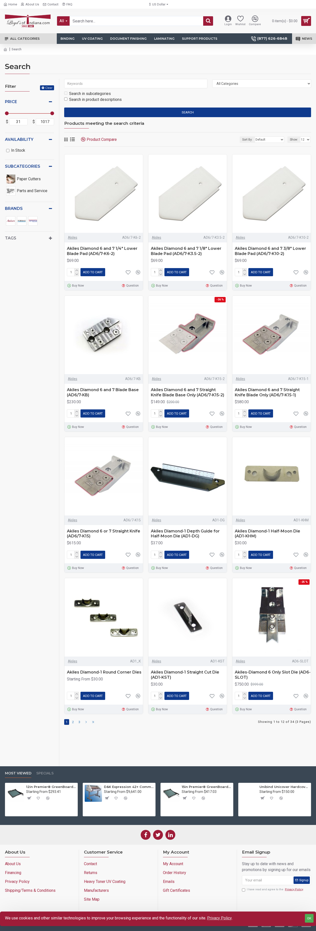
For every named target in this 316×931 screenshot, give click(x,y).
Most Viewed (18, 773)
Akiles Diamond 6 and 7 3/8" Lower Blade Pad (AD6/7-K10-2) (270, 251)
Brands (14, 208)
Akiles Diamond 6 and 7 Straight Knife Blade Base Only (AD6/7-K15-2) (187, 392)
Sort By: (247, 139)
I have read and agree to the (275, 889)
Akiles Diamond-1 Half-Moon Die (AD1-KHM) (267, 534)
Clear (49, 88)
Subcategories (22, 166)
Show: (294, 139)
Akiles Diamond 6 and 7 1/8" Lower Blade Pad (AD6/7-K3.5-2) (186, 251)
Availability (19, 139)
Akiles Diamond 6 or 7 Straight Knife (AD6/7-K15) (103, 534)
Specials (45, 773)
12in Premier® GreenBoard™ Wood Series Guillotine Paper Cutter (51, 787)
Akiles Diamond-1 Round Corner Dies (104, 672)
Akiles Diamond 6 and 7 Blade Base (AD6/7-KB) (103, 392)
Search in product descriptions (95, 99)
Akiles (72, 237)
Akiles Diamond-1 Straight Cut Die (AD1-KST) (185, 675)
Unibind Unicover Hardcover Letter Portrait (284, 787)
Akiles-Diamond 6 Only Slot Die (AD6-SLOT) (273, 675)
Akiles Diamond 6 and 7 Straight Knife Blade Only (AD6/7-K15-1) (267, 392)
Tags (10, 238)
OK (309, 918)
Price (11, 101)
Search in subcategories (90, 93)
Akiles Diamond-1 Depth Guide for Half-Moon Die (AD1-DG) (185, 534)
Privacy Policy (219, 918)
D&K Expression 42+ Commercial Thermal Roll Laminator (129, 787)
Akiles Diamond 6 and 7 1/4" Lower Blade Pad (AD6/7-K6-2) (102, 251)
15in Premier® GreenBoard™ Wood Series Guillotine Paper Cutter (206, 787)
